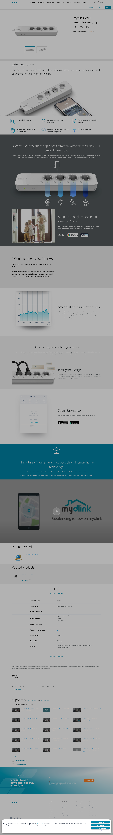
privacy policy (40, 823)
